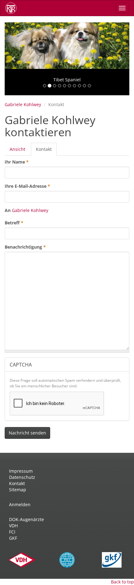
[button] (14, 58)
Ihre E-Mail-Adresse (27, 186)
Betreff (14, 223)
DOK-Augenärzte (26, 519)
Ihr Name (17, 162)
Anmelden (20, 504)
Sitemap (17, 490)
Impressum (21, 471)
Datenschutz (22, 477)
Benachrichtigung (25, 247)
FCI (12, 532)
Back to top (122, 582)
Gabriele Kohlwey (23, 104)
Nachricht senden (27, 433)
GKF (13, 538)
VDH (13, 526)
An (8, 210)
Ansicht (17, 149)
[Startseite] (13, 8)
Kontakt (46, 151)
